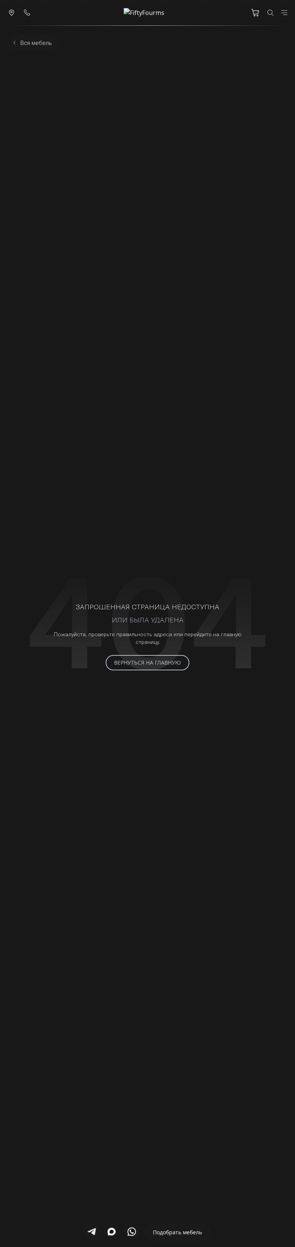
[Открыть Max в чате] (112, 1232)
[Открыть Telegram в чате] (92, 1232)
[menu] (284, 12)
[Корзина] (255, 12)
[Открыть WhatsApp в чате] (132, 1232)
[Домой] (147, 12)
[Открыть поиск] (270, 12)
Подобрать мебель (177, 1232)
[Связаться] (11, 12)
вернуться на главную (147, 662)
